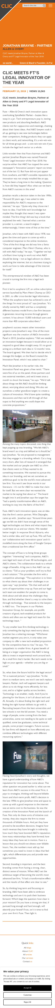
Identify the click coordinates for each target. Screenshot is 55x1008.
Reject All (27, 1002)
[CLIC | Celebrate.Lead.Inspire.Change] (10, 10)
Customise (27, 995)
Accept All (27, 988)
